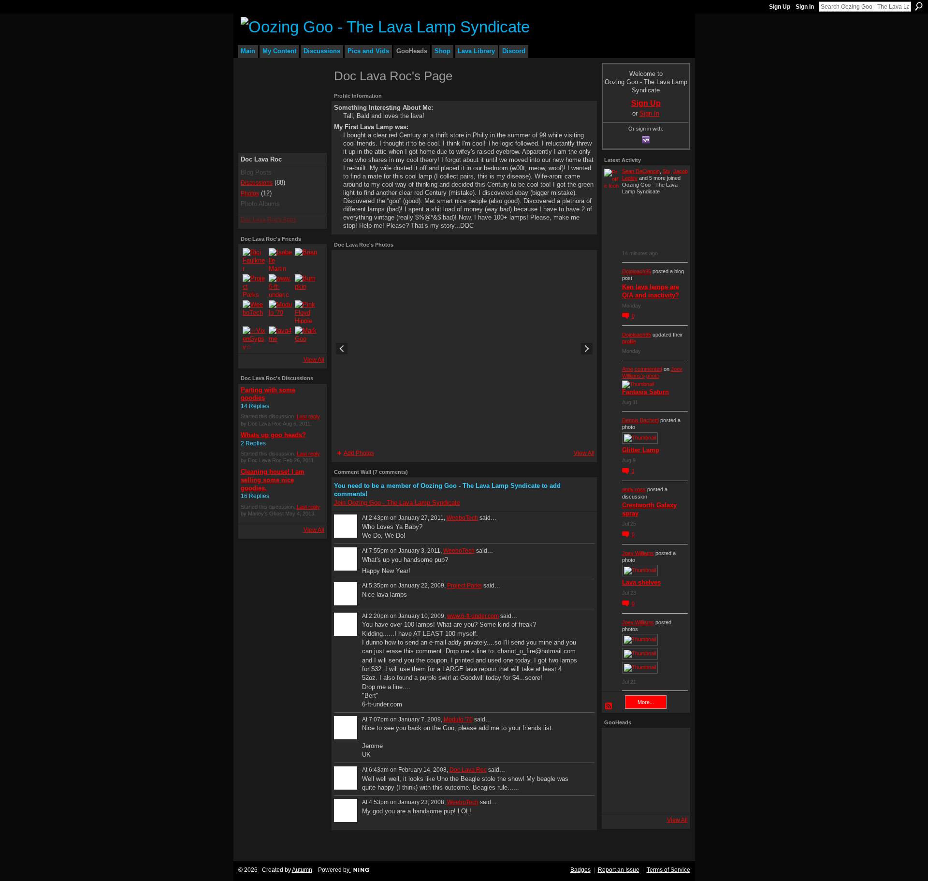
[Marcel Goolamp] (671, 797)
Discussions (257, 182)
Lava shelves (641, 582)
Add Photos (359, 453)
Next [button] (587, 348)
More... (646, 702)
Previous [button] (342, 348)
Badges (580, 869)
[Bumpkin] (306, 285)
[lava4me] (280, 338)
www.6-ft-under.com (473, 616)
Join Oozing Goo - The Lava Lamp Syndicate (397, 502)
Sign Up (779, 6)
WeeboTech (462, 517)
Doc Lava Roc (468, 769)
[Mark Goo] (306, 338)
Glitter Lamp (640, 450)
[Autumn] (617, 797)
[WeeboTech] (254, 311)
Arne (627, 369)
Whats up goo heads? (273, 435)
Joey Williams (638, 553)
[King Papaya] (617, 743)
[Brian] (306, 259)
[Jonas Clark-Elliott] (617, 770)
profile (629, 341)
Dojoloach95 (636, 271)
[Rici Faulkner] (254, 259)
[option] (464, 348)
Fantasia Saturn (645, 392)
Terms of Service (668, 869)
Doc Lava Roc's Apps (268, 219)
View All (314, 359)
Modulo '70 (458, 719)
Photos (250, 193)
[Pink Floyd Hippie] (306, 311)
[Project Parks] (254, 285)
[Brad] (671, 770)
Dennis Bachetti (640, 420)
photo (652, 376)
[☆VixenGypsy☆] (254, 338)
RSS (609, 706)
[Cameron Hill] (644, 743)
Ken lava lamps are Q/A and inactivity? (650, 291)
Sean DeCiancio (641, 171)
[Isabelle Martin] (280, 259)
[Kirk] (644, 770)
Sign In (805, 6)
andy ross (634, 489)
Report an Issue (618, 869)
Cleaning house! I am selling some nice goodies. (272, 480)
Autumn (302, 869)
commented (648, 369)
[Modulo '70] (280, 311)
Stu (666, 171)
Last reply (308, 416)
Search (919, 6)
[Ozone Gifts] (671, 743)
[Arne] (644, 797)
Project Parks (464, 585)
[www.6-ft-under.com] (280, 285)
